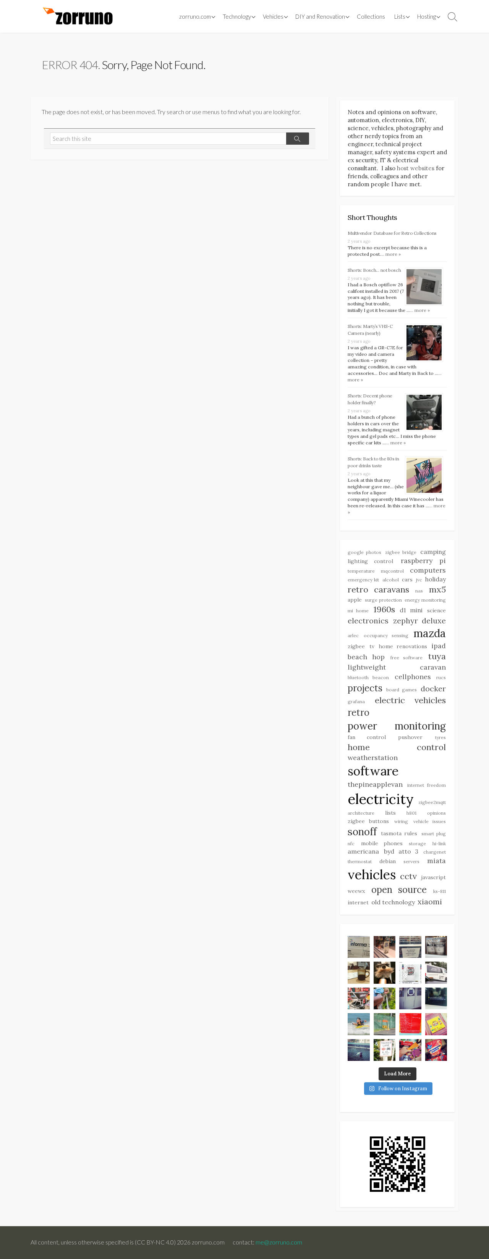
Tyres (440, 737)
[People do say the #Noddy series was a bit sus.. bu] (436, 1024)
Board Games (401, 689)
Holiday (435, 579)
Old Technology (393, 902)
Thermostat (360, 861)
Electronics (368, 620)
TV (371, 646)
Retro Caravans (378, 589)
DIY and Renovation (320, 16)
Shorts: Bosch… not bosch (374, 270)
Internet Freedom (426, 785)
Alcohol (390, 580)
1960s (384, 609)
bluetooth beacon (368, 677)
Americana (363, 851)
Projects (365, 688)
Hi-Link (439, 843)
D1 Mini (411, 610)
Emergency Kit (363, 580)
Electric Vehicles (410, 700)
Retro (358, 712)
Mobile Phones (382, 843)
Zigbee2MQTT (432, 802)
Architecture (361, 813)
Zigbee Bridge (400, 552)
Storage (417, 843)
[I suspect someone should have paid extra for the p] (436, 973)
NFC (351, 843)
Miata (436, 860)
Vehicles (372, 874)
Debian (387, 861)
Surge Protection (383, 600)
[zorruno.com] (76, 16)
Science (436, 610)
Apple (355, 599)
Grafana (356, 701)
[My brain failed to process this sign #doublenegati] (410, 947)
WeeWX (356, 891)
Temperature (361, 571)
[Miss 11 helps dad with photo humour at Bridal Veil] (385, 999)
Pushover (410, 737)
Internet (358, 902)
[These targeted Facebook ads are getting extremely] (410, 973)
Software (373, 771)
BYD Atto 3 (401, 851)
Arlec (353, 635)
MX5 (437, 589)
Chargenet (434, 852)
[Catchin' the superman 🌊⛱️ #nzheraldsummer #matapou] (359, 1024)
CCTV (408, 876)
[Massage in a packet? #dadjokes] (436, 947)
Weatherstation (373, 757)
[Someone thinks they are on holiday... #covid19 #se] (410, 1024)
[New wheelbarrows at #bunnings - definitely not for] (359, 999)
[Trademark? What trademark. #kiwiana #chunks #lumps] (436, 1050)
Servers (411, 861)
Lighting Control (370, 561)
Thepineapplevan (375, 784)
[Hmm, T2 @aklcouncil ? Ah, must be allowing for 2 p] (385, 1050)
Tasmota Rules (399, 833)
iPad (438, 645)
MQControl (392, 571)
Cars (407, 579)
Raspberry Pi (423, 560)
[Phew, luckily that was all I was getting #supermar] (410, 1050)
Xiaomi (430, 901)
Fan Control (367, 737)
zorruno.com (195, 16)
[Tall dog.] (410, 999)
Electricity (381, 799)
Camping (433, 551)
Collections (371, 16)
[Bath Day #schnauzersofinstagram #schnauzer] (385, 973)
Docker (433, 688)
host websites (415, 168)
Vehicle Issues (429, 821)
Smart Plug (433, 833)
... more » (391, 254)
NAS (419, 591)
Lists (399, 16)
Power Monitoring (397, 726)
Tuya (437, 656)
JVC (419, 580)
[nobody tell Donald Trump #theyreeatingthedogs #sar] (385, 947)
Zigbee (356, 646)
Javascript (433, 877)
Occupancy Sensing (386, 635)
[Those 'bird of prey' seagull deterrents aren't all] (359, 1050)
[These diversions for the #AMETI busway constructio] (385, 1024)
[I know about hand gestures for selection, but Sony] (436, 999)
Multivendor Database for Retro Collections (392, 233)
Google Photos (364, 552)
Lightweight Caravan (397, 667)
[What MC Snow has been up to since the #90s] (359, 947)
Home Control (397, 747)
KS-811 (439, 891)
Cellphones (413, 676)
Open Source (399, 890)
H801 (411, 813)
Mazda (429, 633)
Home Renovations (403, 646)
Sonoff (362, 831)
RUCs (441, 677)
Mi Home (358, 610)
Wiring (401, 821)
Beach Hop (366, 656)
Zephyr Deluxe (419, 620)
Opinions (436, 813)
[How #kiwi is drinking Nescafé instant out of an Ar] (359, 973)
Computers (428, 570)
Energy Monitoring (425, 600)
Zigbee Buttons (368, 821)
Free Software (406, 657)
